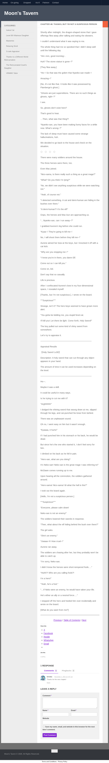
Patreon (46, 3)
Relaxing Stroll (12, 46)
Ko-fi (38, 3)
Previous (58, 620)
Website (46, 718)
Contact (55, 3)
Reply (48, 682)
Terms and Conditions (49, 761)
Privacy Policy (62, 761)
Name (45, 710)
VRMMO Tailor (12, 73)
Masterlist (10, 41)
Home (5, 3)
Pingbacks (68, 671)
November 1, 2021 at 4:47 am (63, 677)
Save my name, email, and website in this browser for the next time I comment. (69, 728)
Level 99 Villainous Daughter (17, 35)
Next (84, 620)
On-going (15, 3)
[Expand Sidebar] (105, 24)
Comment (47, 696)
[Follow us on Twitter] (103, 755)
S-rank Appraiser (13, 51)
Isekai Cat (10, 30)
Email (74, 710)
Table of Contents (72, 620)
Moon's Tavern (21, 13)
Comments (50, 671)
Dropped (27, 3)
